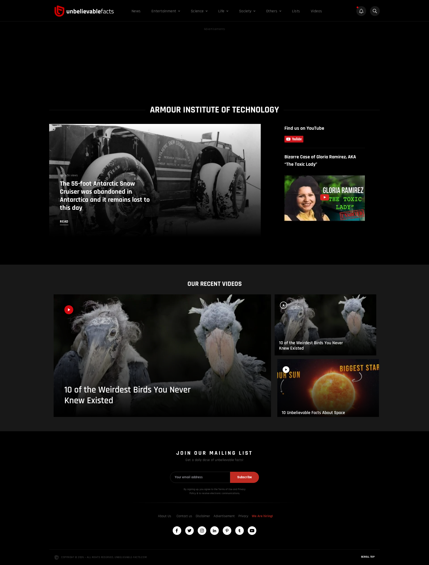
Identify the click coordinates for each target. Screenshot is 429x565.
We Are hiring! (262, 516)
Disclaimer (203, 516)
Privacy (243, 516)
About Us (164, 516)
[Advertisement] (214, 63)
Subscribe (244, 477)
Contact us (184, 516)
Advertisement (224, 516)
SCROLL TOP (367, 557)
